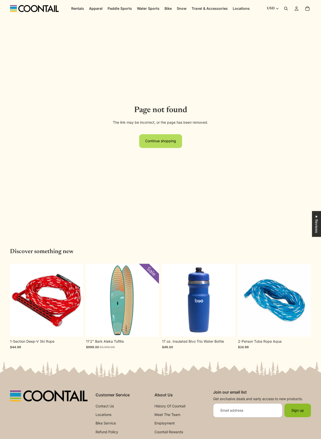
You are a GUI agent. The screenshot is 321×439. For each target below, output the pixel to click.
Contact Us (105, 406)
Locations (103, 414)
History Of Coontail (169, 406)
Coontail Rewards (168, 431)
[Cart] (307, 8)
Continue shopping (160, 141)
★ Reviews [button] (316, 224)
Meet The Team (167, 414)
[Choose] (227, 329)
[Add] (303, 329)
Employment (164, 423)
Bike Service (106, 423)
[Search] (285, 8)
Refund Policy (107, 431)
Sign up (297, 410)
